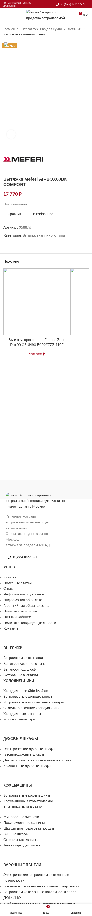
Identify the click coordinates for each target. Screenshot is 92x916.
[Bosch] (69, 489)
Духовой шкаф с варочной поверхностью (37, 760)
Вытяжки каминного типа (24, 34)
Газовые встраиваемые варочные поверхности (41, 886)
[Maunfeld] (15, 489)
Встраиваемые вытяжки (23, 658)
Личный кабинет (17, 617)
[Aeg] (87, 489)
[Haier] (42, 489)
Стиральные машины (20, 840)
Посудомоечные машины (24, 822)
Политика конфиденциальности (29, 623)
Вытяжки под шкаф (19, 669)
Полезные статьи (17, 583)
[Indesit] (33, 489)
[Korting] (24, 489)
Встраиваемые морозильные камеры (33, 702)
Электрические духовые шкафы (29, 749)
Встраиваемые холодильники (27, 696)
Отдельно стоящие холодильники (31, 708)
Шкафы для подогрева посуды (28, 828)
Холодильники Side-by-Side (25, 691)
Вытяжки (74, 29)
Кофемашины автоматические (28, 801)
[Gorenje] (51, 489)
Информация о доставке (23, 594)
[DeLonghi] (60, 489)
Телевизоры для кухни (21, 845)
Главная (9, 29)
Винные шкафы (16, 834)
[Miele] (6, 489)
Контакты (11, 628)
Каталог (10, 577)
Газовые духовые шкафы (23, 754)
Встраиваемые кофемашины (26, 795)
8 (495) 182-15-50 (73, 4)
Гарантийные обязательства (26, 605)
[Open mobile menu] (5, 15)
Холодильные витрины (22, 714)
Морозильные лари (19, 719)
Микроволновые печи (21, 817)
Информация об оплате (22, 600)
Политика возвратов (20, 611)
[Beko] (78, 489)
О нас (8, 588)
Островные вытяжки (20, 675)
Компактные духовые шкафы (27, 766)
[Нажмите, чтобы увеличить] (11, 134)
